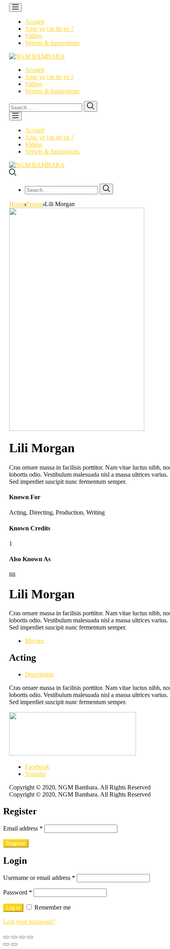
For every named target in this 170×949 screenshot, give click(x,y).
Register (15, 843)
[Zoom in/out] (30, 937)
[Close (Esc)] (6, 937)
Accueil (34, 21)
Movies (34, 640)
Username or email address (39, 877)
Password (17, 892)
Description (39, 674)
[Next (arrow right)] (14, 944)
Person (34, 204)
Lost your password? (29, 921)
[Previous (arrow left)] (6, 944)
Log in (13, 908)
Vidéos (33, 35)
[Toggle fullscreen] (22, 937)
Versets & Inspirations (52, 42)
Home (17, 204)
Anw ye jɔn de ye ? (49, 28)
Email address (23, 828)
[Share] (14, 937)
